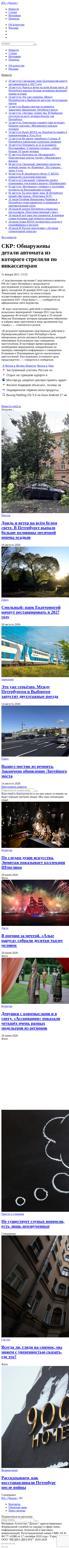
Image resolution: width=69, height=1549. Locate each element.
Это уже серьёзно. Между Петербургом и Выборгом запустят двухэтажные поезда (37, 100)
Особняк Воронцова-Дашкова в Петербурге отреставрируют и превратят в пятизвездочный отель (34, 202)
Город (4, 599)
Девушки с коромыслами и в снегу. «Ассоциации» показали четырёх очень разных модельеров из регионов (30, 1020)
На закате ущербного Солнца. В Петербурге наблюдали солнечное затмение (34, 140)
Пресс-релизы (16, 1510)
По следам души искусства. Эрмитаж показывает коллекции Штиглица (33, 862)
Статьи (12, 12)
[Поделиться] (6, 1543)
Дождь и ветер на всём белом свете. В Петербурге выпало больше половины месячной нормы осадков (38, 90)
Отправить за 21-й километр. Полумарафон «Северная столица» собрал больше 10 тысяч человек (33, 148)
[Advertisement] (34, 1075)
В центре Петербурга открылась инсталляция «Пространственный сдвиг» (33, 210)
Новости (13, 8)
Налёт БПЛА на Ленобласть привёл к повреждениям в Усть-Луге (37, 134)
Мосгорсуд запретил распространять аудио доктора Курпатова (34, 382)
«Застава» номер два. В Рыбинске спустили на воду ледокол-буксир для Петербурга (35, 116)
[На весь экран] (9, 1543)
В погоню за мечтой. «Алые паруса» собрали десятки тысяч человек (32, 940)
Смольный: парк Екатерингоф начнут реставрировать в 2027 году (37, 82)
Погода (5, 515)
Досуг (5, 928)
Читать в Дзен (45, 365)
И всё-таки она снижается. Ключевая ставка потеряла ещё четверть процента (36, 217)
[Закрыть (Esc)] (2, 1543)
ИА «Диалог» (9, 2)
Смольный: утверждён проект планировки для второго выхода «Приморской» (37, 182)
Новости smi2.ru (11, 406)
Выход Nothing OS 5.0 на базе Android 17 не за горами (34, 396)
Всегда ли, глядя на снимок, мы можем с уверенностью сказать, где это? (31, 1352)
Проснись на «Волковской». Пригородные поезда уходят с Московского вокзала (34, 157)
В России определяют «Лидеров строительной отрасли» (33, 230)
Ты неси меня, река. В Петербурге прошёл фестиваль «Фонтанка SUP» (35, 194)
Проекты (13, 18)
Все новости (8, 237)
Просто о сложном (12, 1213)
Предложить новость (14, 786)
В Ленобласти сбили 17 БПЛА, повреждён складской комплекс (33, 175)
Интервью (14, 15)
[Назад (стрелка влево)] (2, 1546)
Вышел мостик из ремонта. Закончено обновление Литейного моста (33, 108)
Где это (5, 1339)
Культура (6, 850)
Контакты (14, 1504)
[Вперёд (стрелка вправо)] (6, 1546)
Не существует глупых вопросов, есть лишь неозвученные (32, 1223)
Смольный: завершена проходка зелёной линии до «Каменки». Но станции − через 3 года (35, 167)
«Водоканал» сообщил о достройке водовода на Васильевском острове (36, 188)
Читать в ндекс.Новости (20, 365)
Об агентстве (16, 24)
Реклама (13, 27)
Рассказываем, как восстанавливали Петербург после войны (28, 1482)
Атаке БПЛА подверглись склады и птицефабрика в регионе (35, 223)
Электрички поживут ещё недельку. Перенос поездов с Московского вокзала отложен (36, 125)
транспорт (7, 679)
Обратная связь (17, 1507)
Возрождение (9, 1470)
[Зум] (13, 1543)
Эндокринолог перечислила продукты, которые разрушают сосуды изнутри (30, 392)
